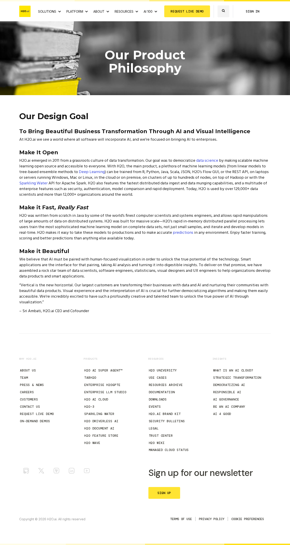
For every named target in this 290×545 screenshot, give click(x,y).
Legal (154, 428)
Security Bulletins (167, 421)
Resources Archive (166, 385)
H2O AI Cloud (96, 399)
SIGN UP (164, 493)
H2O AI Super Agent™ (103, 370)
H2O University (163, 370)
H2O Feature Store (101, 436)
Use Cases (158, 378)
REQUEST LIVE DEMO (187, 11)
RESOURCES (124, 11)
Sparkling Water (33, 183)
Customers (29, 399)
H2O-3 (89, 407)
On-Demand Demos (35, 421)
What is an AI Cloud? (233, 370)
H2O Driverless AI (101, 421)
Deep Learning (92, 172)
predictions (183, 232)
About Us (28, 370)
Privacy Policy (211, 519)
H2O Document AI (99, 428)
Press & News (32, 385)
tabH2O (90, 378)
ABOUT (98, 11)
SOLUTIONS (47, 11)
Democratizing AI (229, 385)
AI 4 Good (222, 414)
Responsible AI (227, 392)
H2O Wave (92, 443)
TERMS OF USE (181, 519)
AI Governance (226, 399)
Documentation (162, 392)
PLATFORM (74, 11)
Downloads (158, 399)
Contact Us (30, 407)
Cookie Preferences (247, 519)
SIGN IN (252, 11)
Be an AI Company (229, 407)
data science (207, 160)
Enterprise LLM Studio (105, 392)
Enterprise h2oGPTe (102, 385)
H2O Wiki (157, 443)
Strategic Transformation (237, 378)
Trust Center (161, 436)
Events (155, 407)
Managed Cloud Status (169, 450)
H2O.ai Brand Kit (165, 414)
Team (24, 378)
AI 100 (148, 11)
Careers (27, 392)
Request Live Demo (37, 414)
